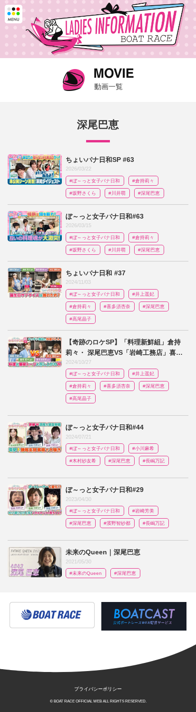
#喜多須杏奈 (117, 306)
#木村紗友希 (82, 460)
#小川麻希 (143, 448)
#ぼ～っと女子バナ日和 (94, 180)
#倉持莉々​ (143, 180)
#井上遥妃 (143, 294)
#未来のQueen (85, 573)
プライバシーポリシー (98, 689)
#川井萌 (117, 193)
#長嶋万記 (154, 460)
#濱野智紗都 (117, 523)
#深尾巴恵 (149, 193)
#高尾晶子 (80, 318)
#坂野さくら (82, 193)
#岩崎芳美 (143, 510)
